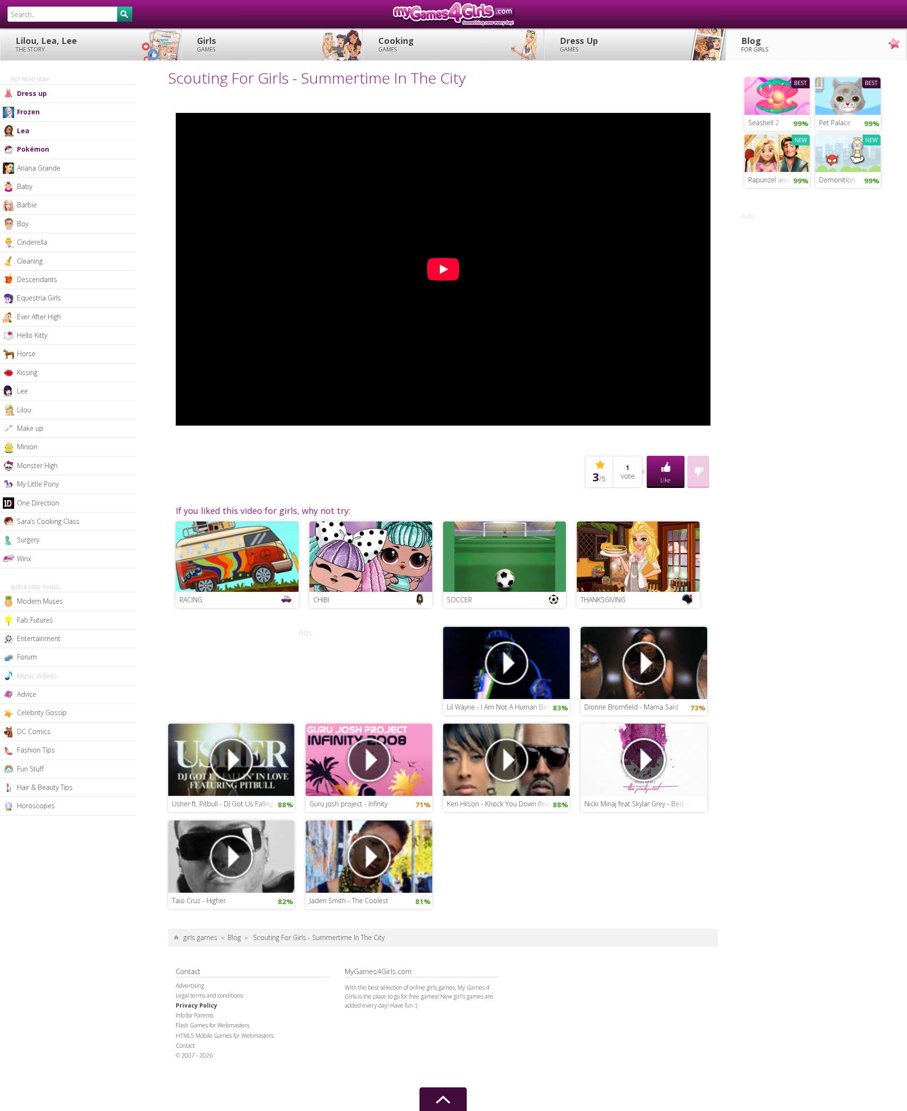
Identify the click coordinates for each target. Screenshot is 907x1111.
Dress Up (579, 44)
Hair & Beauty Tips (45, 787)
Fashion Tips (36, 749)
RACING (191, 599)
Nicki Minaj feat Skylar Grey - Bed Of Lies (645, 803)
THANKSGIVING (603, 599)
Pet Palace (835, 122)
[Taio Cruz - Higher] (231, 856)
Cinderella (32, 242)
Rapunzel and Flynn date (779, 179)
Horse (26, 353)
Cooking (396, 44)
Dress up (32, 93)
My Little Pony (38, 483)
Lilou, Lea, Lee (46, 44)
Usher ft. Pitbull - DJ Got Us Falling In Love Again (233, 803)
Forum (27, 656)
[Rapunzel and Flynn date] (777, 152)
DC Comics (34, 731)
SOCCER (459, 599)
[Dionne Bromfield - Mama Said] (644, 662)
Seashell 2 (763, 122)
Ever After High (39, 316)
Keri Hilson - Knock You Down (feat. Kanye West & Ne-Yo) (508, 803)
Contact (185, 1046)
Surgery (28, 539)
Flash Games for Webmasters (212, 1025)
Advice (26, 694)
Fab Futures (35, 619)
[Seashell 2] (777, 95)
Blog (754, 44)
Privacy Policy (196, 1005)
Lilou (24, 409)
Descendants (37, 279)
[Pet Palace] (848, 95)
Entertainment (38, 638)
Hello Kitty (32, 335)
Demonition (837, 179)
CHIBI (321, 599)
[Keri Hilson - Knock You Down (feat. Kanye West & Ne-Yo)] (506, 759)
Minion (27, 446)
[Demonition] (848, 152)
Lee (22, 390)
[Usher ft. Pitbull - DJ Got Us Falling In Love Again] (231, 759)
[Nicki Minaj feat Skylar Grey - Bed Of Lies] (644, 759)
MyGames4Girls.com (453, 14)
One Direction (38, 502)
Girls (206, 44)
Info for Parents (195, 1015)
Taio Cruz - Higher (199, 900)
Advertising (190, 986)
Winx (24, 558)
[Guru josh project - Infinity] (369, 759)
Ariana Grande (38, 167)
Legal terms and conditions (209, 995)
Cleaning (30, 260)
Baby (24, 186)
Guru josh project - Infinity (348, 803)
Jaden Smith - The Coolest (348, 900)
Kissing (27, 372)
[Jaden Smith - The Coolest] (369, 856)
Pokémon (33, 149)
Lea (23, 130)
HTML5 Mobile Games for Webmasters (225, 1036)
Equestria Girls (39, 297)
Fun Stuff (30, 768)
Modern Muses (40, 601)
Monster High (37, 465)
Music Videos (37, 675)
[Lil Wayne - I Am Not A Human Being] (506, 662)
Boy (22, 223)
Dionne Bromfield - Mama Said (631, 706)
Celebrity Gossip (42, 712)
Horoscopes (36, 805)
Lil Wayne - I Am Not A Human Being (501, 706)
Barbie (27, 204)
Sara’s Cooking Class (48, 521)
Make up (30, 428)
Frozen (28, 111)
